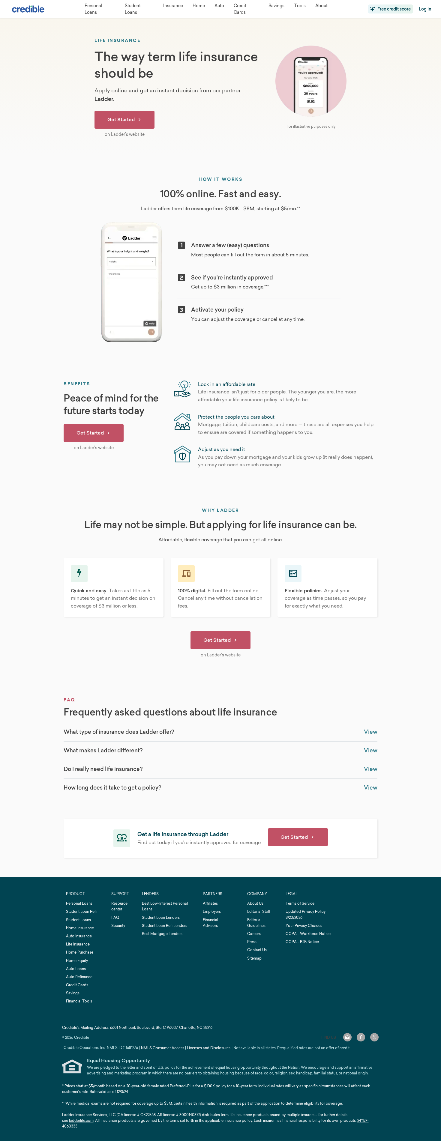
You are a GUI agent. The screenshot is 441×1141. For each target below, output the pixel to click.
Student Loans (78, 919)
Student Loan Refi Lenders (164, 925)
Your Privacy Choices (304, 925)
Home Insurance (80, 927)
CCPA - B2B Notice (302, 941)
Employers (212, 911)
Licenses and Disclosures (208, 1047)
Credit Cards (77, 984)
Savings (73, 993)
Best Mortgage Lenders (162, 933)
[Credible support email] (347, 1037)
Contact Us (257, 949)
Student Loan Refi (81, 911)
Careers (254, 933)
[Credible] (28, 9)
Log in (425, 9)
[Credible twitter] (374, 1037)
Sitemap (254, 958)
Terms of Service (300, 903)
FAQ (115, 917)
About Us (255, 903)
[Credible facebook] (361, 1037)
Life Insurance (78, 944)
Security (118, 925)
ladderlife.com (81, 1120)
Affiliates (210, 903)
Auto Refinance (79, 976)
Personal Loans (79, 903)
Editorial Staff (258, 911)
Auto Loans (76, 968)
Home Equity (77, 960)
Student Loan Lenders (161, 917)
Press (251, 941)
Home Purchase (79, 952)
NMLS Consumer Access (162, 1047)
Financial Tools (79, 1001)
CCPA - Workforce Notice (308, 933)
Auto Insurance (79, 936)
